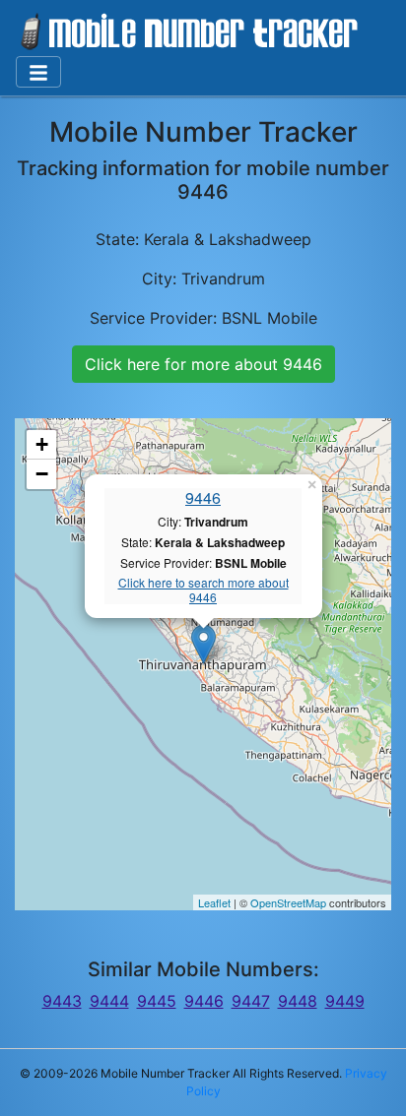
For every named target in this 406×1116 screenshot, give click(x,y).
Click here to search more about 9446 (203, 590)
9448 (297, 1001)
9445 (156, 1001)
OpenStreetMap (288, 902)
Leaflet (214, 902)
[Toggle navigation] (38, 72)
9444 (109, 1001)
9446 (203, 497)
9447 (251, 1001)
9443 (62, 1001)
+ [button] (41, 444)
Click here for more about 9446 (203, 364)
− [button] (41, 474)
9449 (345, 1001)
